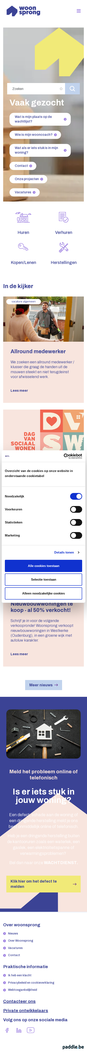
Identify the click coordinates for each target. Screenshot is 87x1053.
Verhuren (63, 232)
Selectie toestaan (43, 579)
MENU (80, 11)
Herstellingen (64, 262)
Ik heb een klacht (19, 975)
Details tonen (64, 552)
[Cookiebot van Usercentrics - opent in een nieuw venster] (63, 456)
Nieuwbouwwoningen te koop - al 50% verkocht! (42, 607)
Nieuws (13, 933)
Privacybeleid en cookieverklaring (31, 982)
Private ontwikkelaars (25, 1010)
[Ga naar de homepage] (23, 11)
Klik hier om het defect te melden (34, 884)
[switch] (76, 509)
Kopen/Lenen (23, 262)
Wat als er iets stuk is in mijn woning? (36, 150)
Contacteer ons (19, 1001)
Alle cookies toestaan (43, 566)
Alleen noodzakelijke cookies (43, 593)
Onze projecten (27, 179)
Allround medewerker (38, 351)
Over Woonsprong (20, 940)
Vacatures (23, 192)
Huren (23, 232)
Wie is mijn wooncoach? (34, 134)
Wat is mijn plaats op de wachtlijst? (33, 119)
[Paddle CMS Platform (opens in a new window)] (73, 1047)
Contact (21, 165)
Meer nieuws (41, 685)
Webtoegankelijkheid (22, 989)
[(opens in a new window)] (7, 1030)
